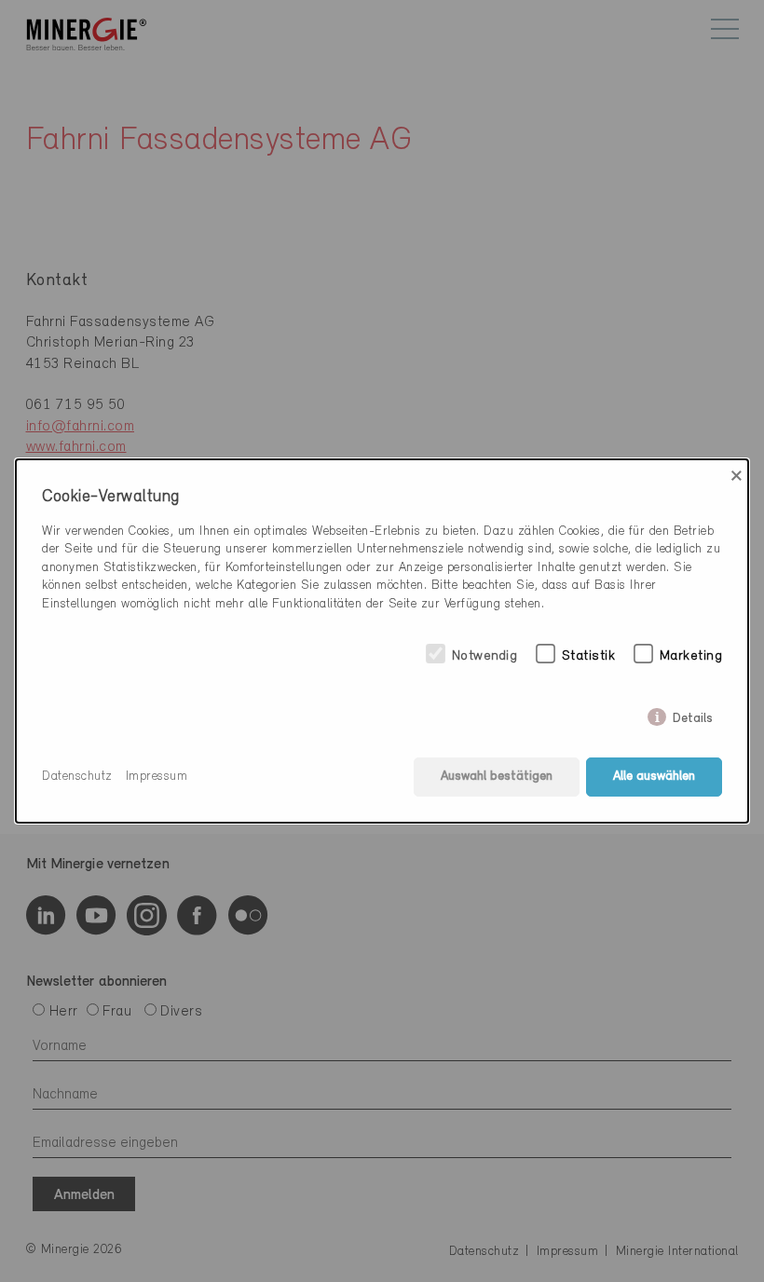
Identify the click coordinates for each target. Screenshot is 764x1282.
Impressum (157, 777)
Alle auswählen (654, 777)
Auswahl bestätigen (497, 777)
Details (693, 714)
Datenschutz (77, 777)
